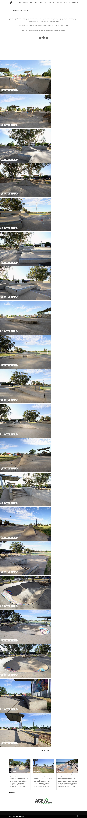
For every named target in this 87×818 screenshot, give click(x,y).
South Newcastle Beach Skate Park (67, 775)
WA (58, 2)
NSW (36, 2)
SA (45, 2)
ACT (50, 2)
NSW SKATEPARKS (43, 750)
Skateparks (25, 2)
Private (27, 812)
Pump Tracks (21, 812)
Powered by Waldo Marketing (16, 816)
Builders (66, 2)
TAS (53, 2)
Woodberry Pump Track (40, 775)
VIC (41, 2)
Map (20, 2)
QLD (31, 2)
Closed (34, 812)
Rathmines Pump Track (16, 775)
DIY (31, 812)
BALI (61, 2)
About (73, 2)
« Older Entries (12, 792)
